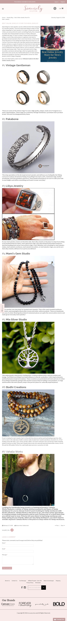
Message (4, 554)
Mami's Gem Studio (18, 253)
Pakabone (12, 119)
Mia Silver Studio (16, 319)
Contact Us (14, 580)
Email (3, 549)
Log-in (56, 2)
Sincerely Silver (32, 613)
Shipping (58, 580)
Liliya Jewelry (14, 185)
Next (62, 525)
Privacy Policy (30, 582)
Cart (60, 8)
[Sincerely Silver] (33, 8)
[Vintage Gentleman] (33, 88)
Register (63, 2)
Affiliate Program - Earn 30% (35, 580)
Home (3, 17)
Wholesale (38, 582)
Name (4, 543)
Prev (57, 525)
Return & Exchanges (49, 580)
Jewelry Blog (10, 17)
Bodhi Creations (16, 387)
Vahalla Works (14, 451)
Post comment (7, 568)
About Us (7, 580)
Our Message (22, 580)
